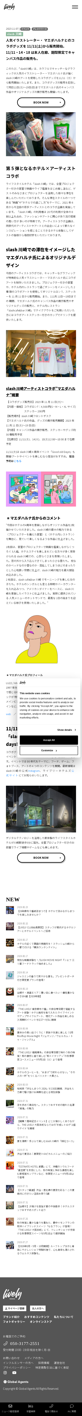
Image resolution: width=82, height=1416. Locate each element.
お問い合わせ (11, 1358)
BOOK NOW (41, 102)
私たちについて (63, 1317)
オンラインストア (41, 1321)
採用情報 (43, 1363)
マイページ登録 (16, 1308)
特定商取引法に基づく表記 (52, 1367)
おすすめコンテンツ (36, 1317)
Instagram (34, 771)
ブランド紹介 (11, 1317)
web (8, 714)
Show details (64, 729)
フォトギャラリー (14, 1321)
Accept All (49, 740)
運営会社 (59, 1363)
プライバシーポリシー (17, 1367)
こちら (17, 461)
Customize (47, 750)
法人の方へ (38, 1308)
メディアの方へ (34, 1358)
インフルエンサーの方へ (18, 1363)
